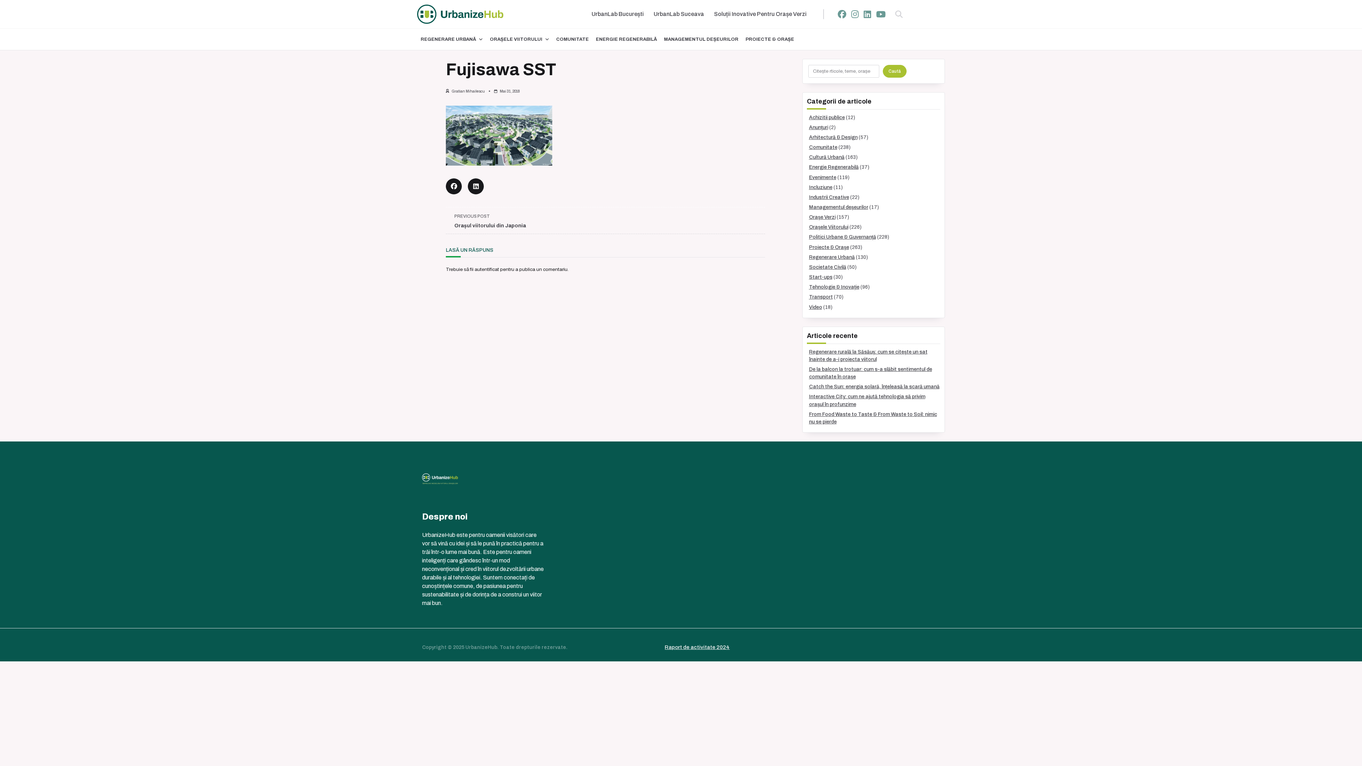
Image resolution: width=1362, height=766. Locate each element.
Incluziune (820, 187)
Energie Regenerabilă (626, 39)
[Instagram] (855, 14)
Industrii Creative (829, 197)
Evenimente (822, 177)
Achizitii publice (827, 117)
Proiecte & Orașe (770, 39)
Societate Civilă (827, 267)
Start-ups (820, 277)
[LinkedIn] (867, 14)
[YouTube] (881, 14)
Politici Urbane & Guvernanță (842, 237)
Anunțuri (818, 127)
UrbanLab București (618, 14)
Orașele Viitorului (516, 39)
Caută (894, 71)
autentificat (487, 269)
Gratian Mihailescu (468, 91)
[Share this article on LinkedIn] (476, 186)
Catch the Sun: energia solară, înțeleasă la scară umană (874, 386)
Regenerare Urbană (448, 39)
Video (815, 307)
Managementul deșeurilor (701, 39)
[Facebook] (842, 14)
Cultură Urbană (827, 157)
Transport (821, 297)
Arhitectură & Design (833, 137)
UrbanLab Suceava (679, 14)
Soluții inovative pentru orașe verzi (760, 14)
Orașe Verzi (822, 217)
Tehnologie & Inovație (834, 287)
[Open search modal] (899, 14)
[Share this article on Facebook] (454, 186)
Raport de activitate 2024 (697, 647)
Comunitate (572, 39)
